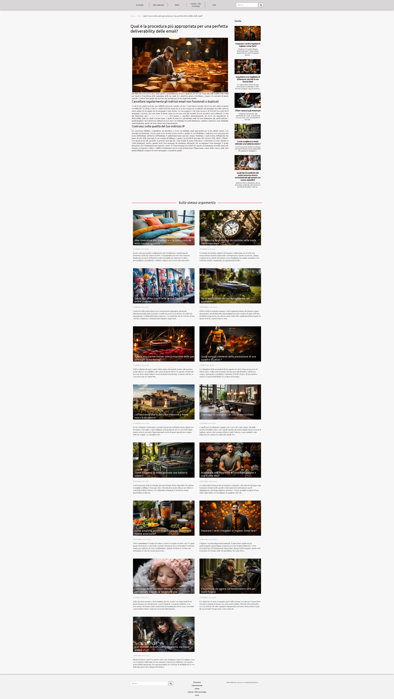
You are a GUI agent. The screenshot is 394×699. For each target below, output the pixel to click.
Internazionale (158, 5)
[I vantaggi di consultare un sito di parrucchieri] (230, 402)
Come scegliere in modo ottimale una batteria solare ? (248, 142)
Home (133, 16)
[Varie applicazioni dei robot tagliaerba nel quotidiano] (230, 286)
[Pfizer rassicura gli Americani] (248, 100)
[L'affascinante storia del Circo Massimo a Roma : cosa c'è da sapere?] (164, 402)
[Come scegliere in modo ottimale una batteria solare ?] (248, 131)
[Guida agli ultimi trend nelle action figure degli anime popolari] (164, 286)
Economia (139, 5)
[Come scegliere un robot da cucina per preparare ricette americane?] (164, 518)
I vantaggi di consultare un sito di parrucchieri (227, 414)
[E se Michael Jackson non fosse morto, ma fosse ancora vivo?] (164, 634)
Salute (177, 5)
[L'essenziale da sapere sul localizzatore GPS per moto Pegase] (230, 576)
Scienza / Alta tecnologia (196, 5)
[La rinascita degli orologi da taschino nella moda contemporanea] (230, 227)
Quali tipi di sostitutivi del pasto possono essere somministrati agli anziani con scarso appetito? (248, 176)
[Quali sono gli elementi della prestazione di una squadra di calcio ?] (230, 344)
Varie (214, 5)
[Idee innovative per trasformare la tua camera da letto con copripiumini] (164, 227)
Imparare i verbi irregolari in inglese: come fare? (247, 45)
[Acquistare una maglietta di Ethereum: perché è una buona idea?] (248, 66)
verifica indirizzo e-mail (158, 116)
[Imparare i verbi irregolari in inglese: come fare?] (248, 33)
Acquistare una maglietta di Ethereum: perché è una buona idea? (248, 79)
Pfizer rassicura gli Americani (248, 110)
